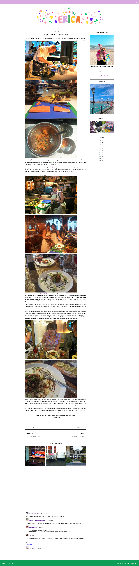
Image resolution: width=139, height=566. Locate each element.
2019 (101, 146)
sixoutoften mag (58, 421)
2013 (101, 158)
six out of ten (51, 168)
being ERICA (10, 563)
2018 (101, 148)
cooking (32, 427)
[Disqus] (55, 489)
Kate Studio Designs (130, 563)
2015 (101, 154)
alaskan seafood (42, 293)
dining (36, 427)
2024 (101, 140)
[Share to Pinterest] (83, 427)
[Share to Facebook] (80, 427)
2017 (101, 150)
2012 (101, 160)
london (43, 427)
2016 (101, 152)
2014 (101, 156)
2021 (101, 142)
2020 (101, 144)
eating (40, 427)
